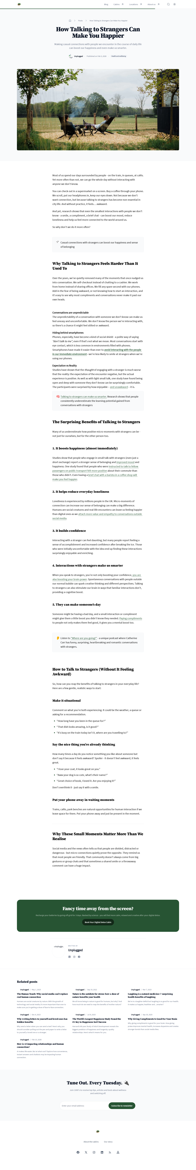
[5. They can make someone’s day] (51, 604)
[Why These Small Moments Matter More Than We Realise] (51, 833)
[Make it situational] (51, 700)
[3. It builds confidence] (51, 530)
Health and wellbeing (118, 56)
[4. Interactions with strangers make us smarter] (51, 564)
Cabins (116, 4)
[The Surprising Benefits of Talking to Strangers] (51, 421)
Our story (108, 1141)
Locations (133, 4)
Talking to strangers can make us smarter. (84, 396)
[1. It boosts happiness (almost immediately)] (51, 447)
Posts (80, 20)
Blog (106, 4)
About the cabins (91, 1141)
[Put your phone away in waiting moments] (51, 799)
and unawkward (119, 387)
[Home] (70, 20)
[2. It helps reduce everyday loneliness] (51, 491)
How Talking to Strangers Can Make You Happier (108, 20)
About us (152, 4)
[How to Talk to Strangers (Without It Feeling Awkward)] (51, 668)
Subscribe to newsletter (122, 1105)
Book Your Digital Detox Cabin (98, 922)
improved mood (125, 462)
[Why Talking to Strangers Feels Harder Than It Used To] (51, 262)
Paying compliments (130, 618)
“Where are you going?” (84, 638)
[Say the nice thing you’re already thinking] (51, 743)
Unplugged (78, 56)
